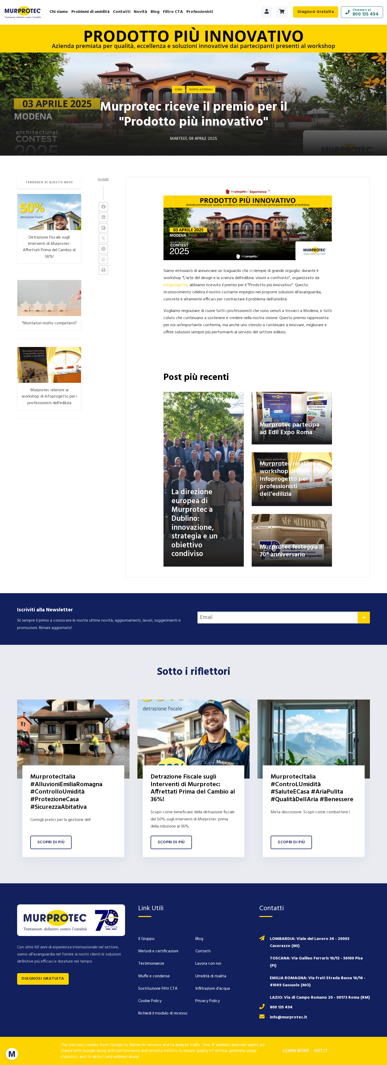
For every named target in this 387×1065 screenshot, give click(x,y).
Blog (199, 938)
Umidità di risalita (210, 976)
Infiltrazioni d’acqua (212, 988)
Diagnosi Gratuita (43, 978)
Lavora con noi (208, 963)
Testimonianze (151, 963)
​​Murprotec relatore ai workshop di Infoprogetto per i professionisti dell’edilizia (49, 397)
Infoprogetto (175, 285)
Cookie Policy (150, 1001)
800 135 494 (281, 1007)
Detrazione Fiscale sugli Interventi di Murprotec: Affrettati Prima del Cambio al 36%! (49, 247)
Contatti (203, 951)
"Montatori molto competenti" (49, 323)
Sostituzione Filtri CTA (157, 988)
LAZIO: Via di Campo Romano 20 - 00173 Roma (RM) (320, 997)
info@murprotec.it (288, 1017)
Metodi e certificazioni (158, 951)
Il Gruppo (146, 938)
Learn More (296, 1050)
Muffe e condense (154, 976)
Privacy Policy (207, 1001)
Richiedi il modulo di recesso (162, 1013)
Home (178, 89)
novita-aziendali (200, 89)
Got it (321, 1050)
